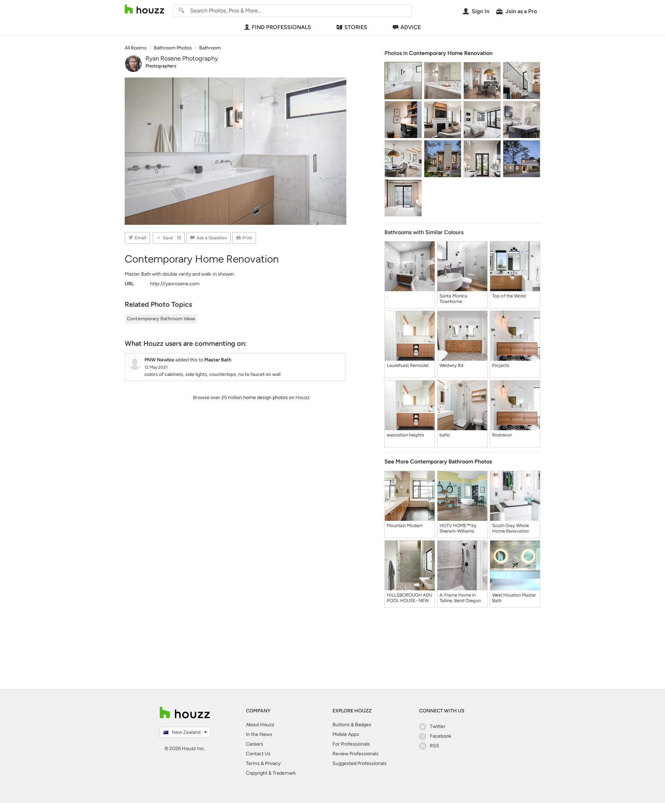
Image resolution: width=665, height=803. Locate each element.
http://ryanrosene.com (175, 284)
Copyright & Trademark (271, 773)
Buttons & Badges (351, 725)
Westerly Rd (451, 365)
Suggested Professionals (359, 763)
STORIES (355, 27)
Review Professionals (355, 754)
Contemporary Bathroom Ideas (161, 319)
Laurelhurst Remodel (407, 365)
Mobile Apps (345, 734)
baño (445, 434)
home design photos (265, 397)
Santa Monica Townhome (453, 298)
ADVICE (410, 27)
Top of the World (509, 295)
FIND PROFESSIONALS (281, 27)
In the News (259, 734)
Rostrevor (502, 434)
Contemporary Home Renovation (451, 53)
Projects (500, 365)
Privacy (273, 763)
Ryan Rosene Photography (181, 58)
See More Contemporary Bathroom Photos (438, 461)
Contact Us (258, 754)
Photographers (160, 65)
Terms (253, 763)
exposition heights (405, 434)
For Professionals (351, 744)
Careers (254, 744)
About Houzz (260, 725)
